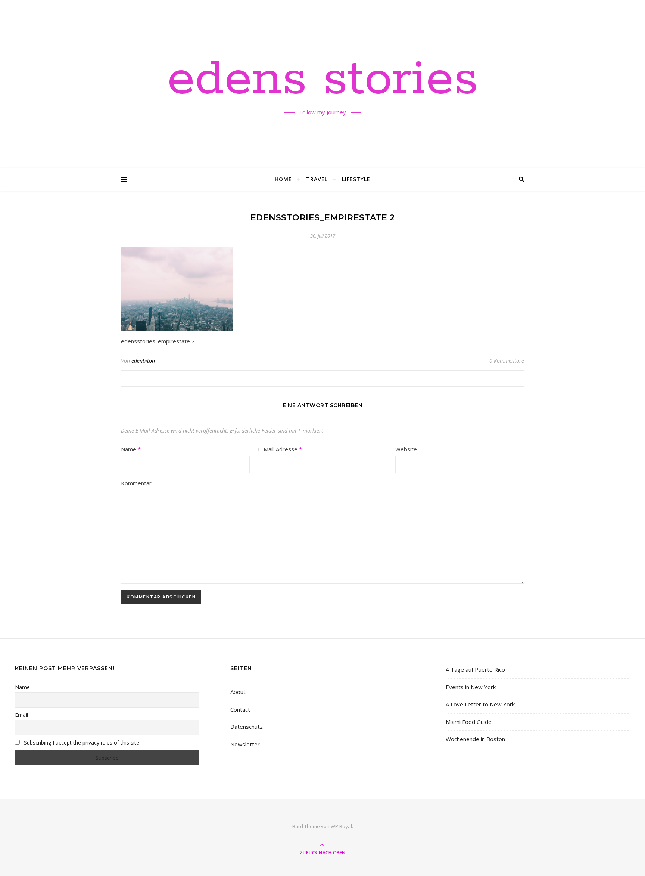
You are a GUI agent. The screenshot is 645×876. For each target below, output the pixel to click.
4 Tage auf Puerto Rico (475, 669)
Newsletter (245, 744)
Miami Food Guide (469, 721)
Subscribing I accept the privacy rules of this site (80, 742)
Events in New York (471, 687)
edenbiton (143, 360)
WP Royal (341, 826)
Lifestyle (356, 179)
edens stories (322, 80)
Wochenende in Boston (475, 739)
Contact (240, 709)
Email (21, 714)
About (238, 692)
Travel (317, 179)
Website (406, 449)
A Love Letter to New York (480, 704)
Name (131, 449)
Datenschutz (246, 726)
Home (283, 179)
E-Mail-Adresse (280, 449)
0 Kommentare (506, 360)
